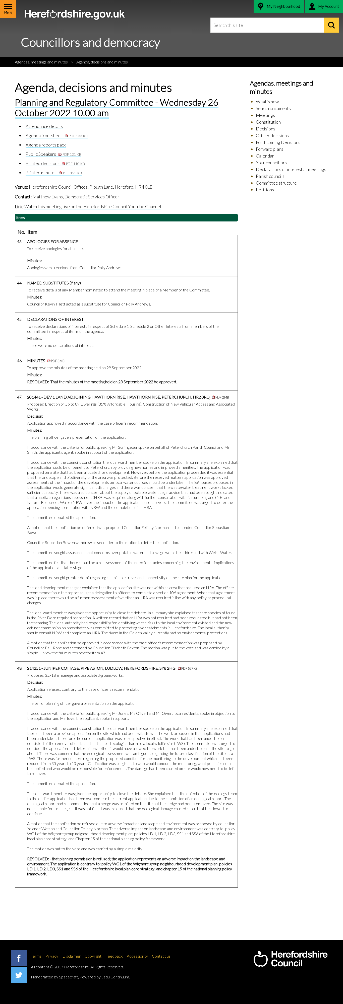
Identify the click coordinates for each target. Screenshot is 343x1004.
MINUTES (46, 360)
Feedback (114, 956)
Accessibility (137, 956)
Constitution (268, 122)
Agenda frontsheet (57, 135)
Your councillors (271, 162)
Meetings (265, 115)
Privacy (51, 956)
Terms (36, 956)
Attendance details (44, 126)
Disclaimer (71, 956)
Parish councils (270, 176)
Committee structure (276, 183)
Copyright (93, 956)
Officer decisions (272, 135)
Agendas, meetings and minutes (41, 61)
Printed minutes (54, 172)
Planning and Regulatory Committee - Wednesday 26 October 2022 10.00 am (116, 107)
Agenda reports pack (46, 144)
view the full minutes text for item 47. (74, 652)
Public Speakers (53, 154)
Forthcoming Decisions (278, 142)
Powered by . (105, 976)
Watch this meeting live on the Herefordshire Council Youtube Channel (92, 206)
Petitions (265, 189)
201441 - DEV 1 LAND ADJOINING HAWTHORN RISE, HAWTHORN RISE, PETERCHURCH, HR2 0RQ (128, 397)
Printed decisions (55, 163)
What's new (267, 101)
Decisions (265, 128)
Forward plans (269, 149)
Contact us (161, 956)
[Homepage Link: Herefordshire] (290, 959)
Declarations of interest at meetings (291, 169)
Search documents (273, 108)
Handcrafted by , (55, 976)
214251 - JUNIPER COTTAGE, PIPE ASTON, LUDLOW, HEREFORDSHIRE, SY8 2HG (112, 668)
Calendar (265, 156)
